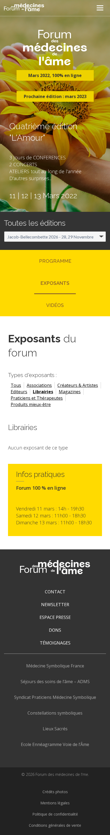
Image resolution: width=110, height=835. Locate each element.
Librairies (43, 392)
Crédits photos (55, 791)
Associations (39, 385)
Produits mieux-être (31, 404)
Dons (55, 630)
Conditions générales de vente (55, 825)
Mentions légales (55, 802)
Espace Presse (55, 617)
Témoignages (55, 643)
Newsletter (55, 604)
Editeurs (19, 392)
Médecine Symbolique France (55, 666)
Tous (16, 385)
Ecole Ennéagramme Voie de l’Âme (55, 744)
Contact (55, 592)
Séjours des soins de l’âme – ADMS (55, 681)
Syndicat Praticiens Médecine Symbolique (55, 697)
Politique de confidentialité (55, 814)
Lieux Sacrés (55, 729)
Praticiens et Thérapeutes (37, 398)
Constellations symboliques (55, 713)
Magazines (70, 392)
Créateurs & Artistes (77, 385)
